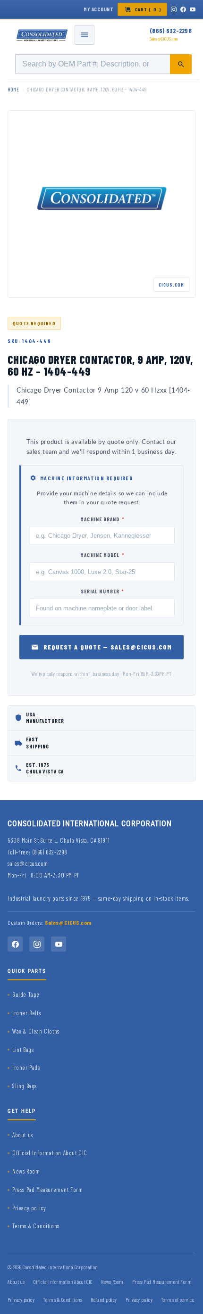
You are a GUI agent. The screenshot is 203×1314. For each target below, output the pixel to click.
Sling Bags (24, 1086)
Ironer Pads (26, 1067)
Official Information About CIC (49, 1153)
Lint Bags (23, 1049)
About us (22, 1135)
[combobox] (103, 64)
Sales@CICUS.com (164, 38)
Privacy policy (29, 1208)
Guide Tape (26, 994)
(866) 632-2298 (171, 30)
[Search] (181, 64)
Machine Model (102, 555)
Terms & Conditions (35, 1226)
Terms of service (177, 1300)
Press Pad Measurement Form (47, 1189)
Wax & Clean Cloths (35, 1031)
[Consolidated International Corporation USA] (42, 34)
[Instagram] (174, 9)
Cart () (148, 9)
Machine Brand (102, 519)
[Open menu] (84, 35)
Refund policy (104, 1300)
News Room (26, 1171)
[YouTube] (192, 9)
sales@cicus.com (28, 863)
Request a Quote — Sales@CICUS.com (107, 647)
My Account (99, 9)
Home (13, 89)
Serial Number (102, 591)
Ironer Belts (26, 1013)
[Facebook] (183, 9)
